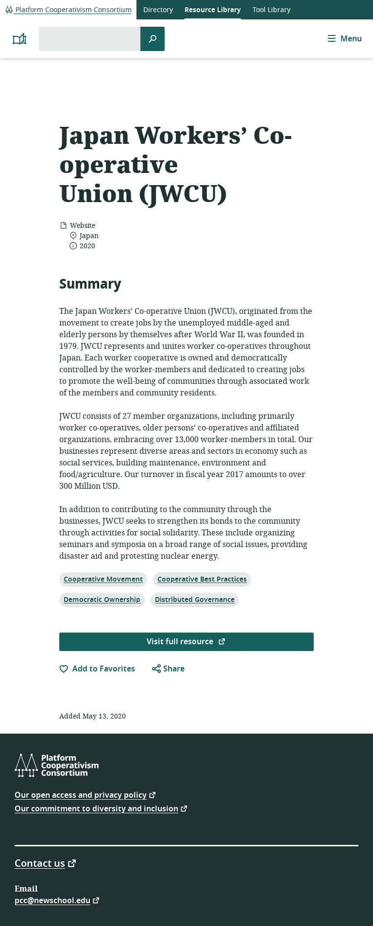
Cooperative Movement (103, 579)
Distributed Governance (194, 599)
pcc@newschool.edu (52, 900)
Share (173, 669)
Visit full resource (181, 642)
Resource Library (213, 10)
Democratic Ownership (101, 599)
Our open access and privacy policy (81, 794)
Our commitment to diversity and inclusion (96, 808)
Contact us (40, 863)
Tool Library (271, 10)
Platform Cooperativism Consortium (73, 10)
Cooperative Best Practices (202, 579)
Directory (158, 10)
